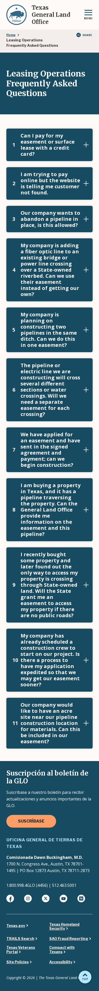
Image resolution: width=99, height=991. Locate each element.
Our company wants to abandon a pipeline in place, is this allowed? (46, 218)
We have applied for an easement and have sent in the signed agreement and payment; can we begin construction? (46, 449)
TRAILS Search (20, 939)
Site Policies (17, 962)
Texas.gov (15, 926)
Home (10, 35)
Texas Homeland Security (64, 926)
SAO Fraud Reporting (68, 939)
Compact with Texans (62, 950)
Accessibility (60, 962)
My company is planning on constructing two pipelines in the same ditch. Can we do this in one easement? (44, 329)
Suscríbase (31, 821)
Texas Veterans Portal (20, 950)
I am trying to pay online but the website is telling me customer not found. (46, 183)
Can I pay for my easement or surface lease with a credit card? (43, 144)
